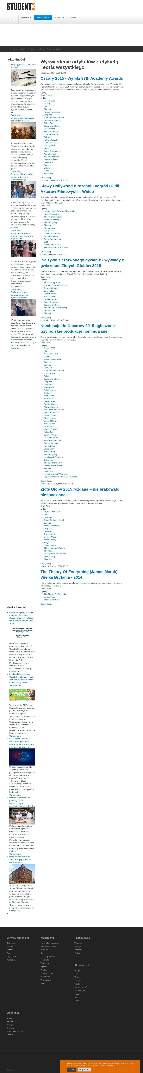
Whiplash (48, 115)
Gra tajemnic (49, 145)
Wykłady (44, 966)
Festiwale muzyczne (49, 943)
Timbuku (48, 393)
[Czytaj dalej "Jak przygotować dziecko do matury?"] (23, 77)
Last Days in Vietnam (53, 457)
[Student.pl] (21, 7)
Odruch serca (50, 545)
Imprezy (44, 950)
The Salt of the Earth (53, 463)
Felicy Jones (49, 432)
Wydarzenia (45, 980)
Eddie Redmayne (51, 131)
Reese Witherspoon (52, 239)
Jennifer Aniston (51, 299)
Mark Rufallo (49, 424)
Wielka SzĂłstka (51, 159)
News (76, 1000)
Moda (76, 994)
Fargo (46, 542)
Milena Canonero (51, 157)
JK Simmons (49, 129)
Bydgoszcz (11, 943)
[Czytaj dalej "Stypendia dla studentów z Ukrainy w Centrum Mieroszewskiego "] (23, 189)
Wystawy (44, 970)
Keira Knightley (50, 222)
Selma (47, 168)
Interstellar (48, 162)
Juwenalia (44, 960)
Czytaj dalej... (46, 178)
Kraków (10, 946)
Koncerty (44, 953)
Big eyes (48, 559)
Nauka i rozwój (80, 987)
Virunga (47, 468)
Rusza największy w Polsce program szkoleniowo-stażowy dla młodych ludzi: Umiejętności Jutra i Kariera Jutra (21, 618)
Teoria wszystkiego (52, 126)
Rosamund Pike (51, 437)
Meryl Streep (49, 451)
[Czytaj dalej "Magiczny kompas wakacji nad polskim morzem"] (23, 130)
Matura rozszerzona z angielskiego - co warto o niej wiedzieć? (22, 236)
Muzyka (77, 970)
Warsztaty (44, 963)
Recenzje (78, 950)
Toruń (9, 953)
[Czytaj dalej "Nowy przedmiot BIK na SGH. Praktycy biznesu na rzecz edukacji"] (22, 874)
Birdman (47, 109)
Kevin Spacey (50, 540)
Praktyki (10, 1025)
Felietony (78, 953)
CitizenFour (49, 123)
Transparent (49, 534)
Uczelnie (25, 17)
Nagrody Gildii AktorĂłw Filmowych (59, 211)
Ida (45, 106)
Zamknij (72, 1070)
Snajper (47, 165)
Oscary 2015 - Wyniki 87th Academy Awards (81, 78)
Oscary (49, 95)
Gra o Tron (49, 231)
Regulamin (11, 1021)
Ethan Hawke (50, 418)
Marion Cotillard (51, 429)
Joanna (47, 356)
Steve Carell (49, 401)
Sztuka (77, 984)
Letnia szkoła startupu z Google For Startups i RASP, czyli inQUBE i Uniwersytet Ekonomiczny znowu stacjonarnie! (21, 679)
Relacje (77, 946)
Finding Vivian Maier (53, 465)
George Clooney (51, 288)
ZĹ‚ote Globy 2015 (52, 282)
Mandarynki (49, 387)
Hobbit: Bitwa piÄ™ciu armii (56, 474)
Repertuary (45, 976)
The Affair (48, 551)
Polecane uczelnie (15, 1031)
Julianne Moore (51, 134)
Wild (46, 242)
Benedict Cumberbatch (54, 410)
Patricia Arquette (51, 140)
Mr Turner (48, 398)
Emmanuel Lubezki (52, 120)
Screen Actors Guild (52, 245)
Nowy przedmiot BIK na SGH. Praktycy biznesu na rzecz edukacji (20, 859)
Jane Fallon (49, 291)
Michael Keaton (51, 236)
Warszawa (11, 960)
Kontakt (73, 17)
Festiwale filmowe (48, 946)
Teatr (76, 977)
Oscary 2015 (49, 101)
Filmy (48, 588)
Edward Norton (50, 421)
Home (12, 49)
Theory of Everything (53, 217)
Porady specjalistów (36, 49)
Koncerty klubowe (48, 956)
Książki (77, 980)
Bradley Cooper (51, 404)
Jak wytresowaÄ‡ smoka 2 (55, 554)
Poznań (10, 950)
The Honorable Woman (54, 548)
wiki (42, 983)
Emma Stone (49, 310)
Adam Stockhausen (52, 151)
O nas (9, 1018)
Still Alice (48, 137)
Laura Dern (49, 449)
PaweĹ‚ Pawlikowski (52, 112)
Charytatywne (80, 990)
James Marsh (50, 597)
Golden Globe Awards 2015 (56, 285)
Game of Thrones (52, 233)
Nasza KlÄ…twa (51, 354)
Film (48, 205)
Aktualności (42, 17)
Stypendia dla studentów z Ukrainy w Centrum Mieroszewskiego (22, 177)
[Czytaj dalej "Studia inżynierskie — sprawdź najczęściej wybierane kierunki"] (23, 307)
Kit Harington (49, 228)
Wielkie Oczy (49, 556)
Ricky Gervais (50, 294)
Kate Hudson (49, 296)
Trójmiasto (11, 956)
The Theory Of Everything (55, 308)
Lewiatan (48, 384)
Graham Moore (51, 143)
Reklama (10, 1028)
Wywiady (78, 943)
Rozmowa (48, 173)
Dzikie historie (50, 390)
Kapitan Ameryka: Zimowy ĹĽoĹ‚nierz (60, 477)
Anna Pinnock (50, 154)
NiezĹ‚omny (49, 396)
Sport (76, 997)
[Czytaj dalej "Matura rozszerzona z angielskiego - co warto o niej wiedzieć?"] (23, 248)
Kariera (58, 17)
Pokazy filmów (46, 973)
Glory (46, 171)
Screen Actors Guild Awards (56, 247)
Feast (46, 148)
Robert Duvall (50, 415)
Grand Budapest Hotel (54, 117)
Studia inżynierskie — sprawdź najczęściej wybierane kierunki (20, 295)
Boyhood (48, 368)
